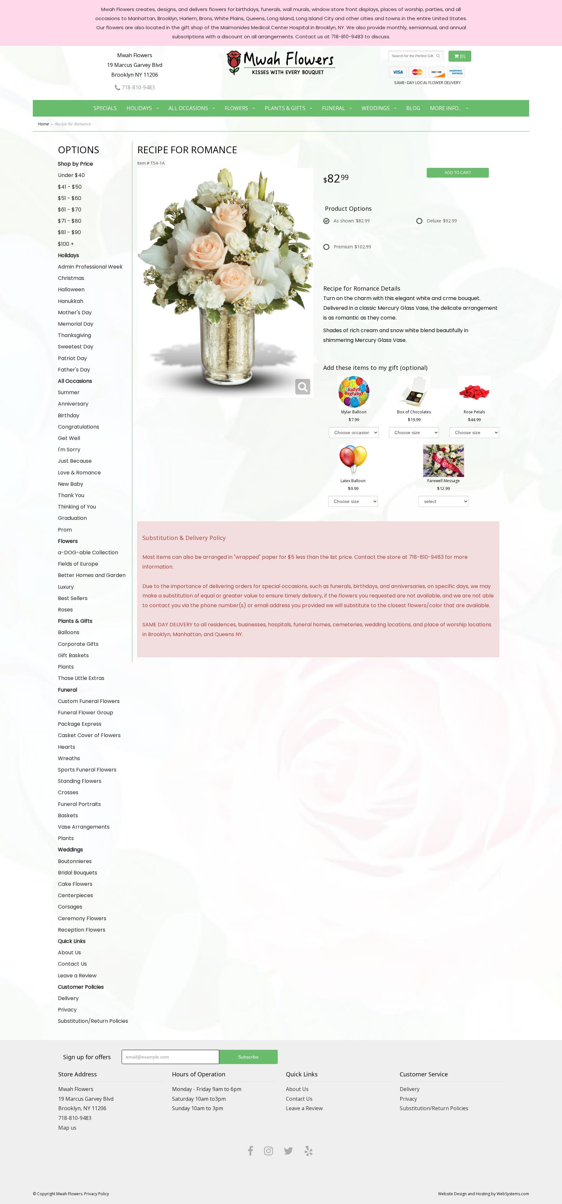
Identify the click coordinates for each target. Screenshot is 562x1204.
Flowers (236, 108)
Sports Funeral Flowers (87, 769)
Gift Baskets (73, 655)
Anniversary (73, 404)
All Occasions (188, 108)
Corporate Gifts (78, 644)
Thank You (71, 495)
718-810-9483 (137, 87)
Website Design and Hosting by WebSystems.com (483, 1194)
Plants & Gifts (285, 108)
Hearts (66, 747)
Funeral (333, 108)
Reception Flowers (81, 930)
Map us (67, 1127)
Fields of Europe (78, 564)
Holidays (139, 108)
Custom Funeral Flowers (89, 701)
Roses (65, 609)
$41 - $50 (70, 187)
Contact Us (72, 964)
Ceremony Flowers (82, 918)
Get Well (69, 438)
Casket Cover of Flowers (89, 735)
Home (43, 124)
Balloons (68, 632)
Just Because (75, 461)
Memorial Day (75, 324)
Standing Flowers (79, 781)
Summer (69, 392)
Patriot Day (72, 358)
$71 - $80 (69, 221)
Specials (105, 108)
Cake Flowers (75, 884)
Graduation (72, 518)
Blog (413, 108)
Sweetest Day (75, 346)
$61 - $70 (69, 209)
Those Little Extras (81, 678)
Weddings (376, 108)
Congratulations (78, 427)
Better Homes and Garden (92, 575)
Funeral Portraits (79, 804)
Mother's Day (75, 312)
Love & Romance (79, 472)
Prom (65, 529)
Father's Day (74, 369)
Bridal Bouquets (77, 872)
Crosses (68, 792)
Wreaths (69, 758)
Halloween (71, 289)
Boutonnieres (75, 861)
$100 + (66, 244)
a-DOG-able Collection (88, 552)
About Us (69, 952)
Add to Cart (458, 172)
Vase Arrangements (84, 827)
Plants (66, 667)
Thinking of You (77, 506)
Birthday (68, 415)
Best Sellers (72, 598)
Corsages (70, 906)
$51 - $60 (69, 198)
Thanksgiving (74, 335)
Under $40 (71, 175)
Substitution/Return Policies (93, 1021)
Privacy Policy (96, 1194)
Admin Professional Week (90, 266)
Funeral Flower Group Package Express (85, 718)
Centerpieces (75, 895)
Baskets (68, 815)
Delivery (68, 998)
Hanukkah (70, 301)
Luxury (66, 587)
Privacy (67, 1009)
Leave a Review (77, 975)
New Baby (70, 484)
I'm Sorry (69, 449)
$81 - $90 (69, 232)
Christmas (71, 278)
